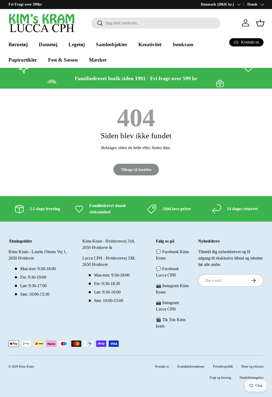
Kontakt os (162, 366)
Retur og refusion (252, 366)
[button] (260, 23)
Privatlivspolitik (223, 366)
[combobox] (155, 23)
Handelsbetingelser (252, 377)
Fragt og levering (220, 377)
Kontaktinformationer (191, 366)
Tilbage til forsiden (136, 169)
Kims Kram (26, 366)
